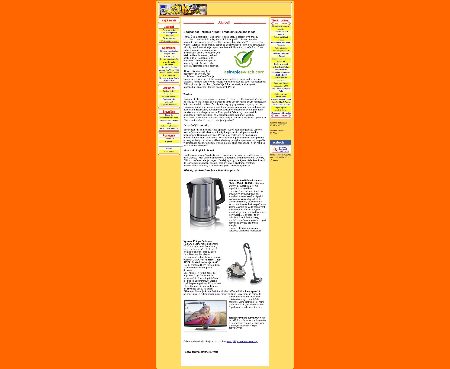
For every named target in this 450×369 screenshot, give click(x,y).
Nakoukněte (169, 152)
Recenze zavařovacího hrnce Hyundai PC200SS (169, 62)
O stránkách (169, 139)
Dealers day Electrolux (281, 113)
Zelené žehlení (281, 78)
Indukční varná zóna (169, 117)
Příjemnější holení (169, 41)
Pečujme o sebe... (169, 96)
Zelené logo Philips (281, 67)
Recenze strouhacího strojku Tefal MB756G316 (169, 54)
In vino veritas (169, 91)
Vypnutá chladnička (169, 105)
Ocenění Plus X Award (281, 102)
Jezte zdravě (169, 94)
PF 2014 (281, 80)
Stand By (169, 115)
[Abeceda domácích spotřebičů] (280, 153)
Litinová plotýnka (169, 126)
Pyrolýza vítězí (169, 30)
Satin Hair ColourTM (169, 128)
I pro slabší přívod (169, 32)
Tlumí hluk (169, 35)
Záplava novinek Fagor (281, 99)
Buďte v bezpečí (281, 64)
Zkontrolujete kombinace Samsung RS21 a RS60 (281, 72)
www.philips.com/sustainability (242, 341)
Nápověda (169, 141)
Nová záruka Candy (281, 105)
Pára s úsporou (169, 38)
